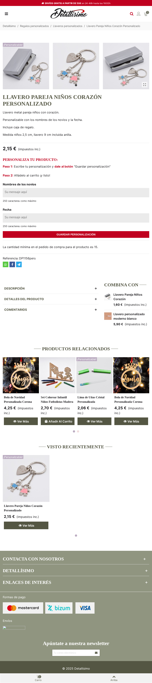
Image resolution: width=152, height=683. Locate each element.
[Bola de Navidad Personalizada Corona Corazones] (131, 375)
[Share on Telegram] (19, 264)
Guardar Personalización (76, 234)
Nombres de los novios (19, 184)
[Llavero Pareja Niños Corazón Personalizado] (144, 84)
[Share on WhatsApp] (5, 264)
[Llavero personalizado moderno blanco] (108, 316)
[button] (76, 85)
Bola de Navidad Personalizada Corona (18, 399)
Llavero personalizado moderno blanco (129, 316)
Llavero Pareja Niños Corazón (127, 297)
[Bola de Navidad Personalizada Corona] (21, 375)
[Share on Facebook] (12, 264)
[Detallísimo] (69, 13)
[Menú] (6, 13)
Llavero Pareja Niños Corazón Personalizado (23, 508)
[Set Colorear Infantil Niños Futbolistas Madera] (58, 375)
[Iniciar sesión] (138, 13)
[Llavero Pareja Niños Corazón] (108, 296)
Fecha (7, 209)
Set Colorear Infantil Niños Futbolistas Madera (57, 399)
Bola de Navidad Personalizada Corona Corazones (128, 402)
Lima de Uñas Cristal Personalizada (90, 399)
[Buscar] (131, 13)
